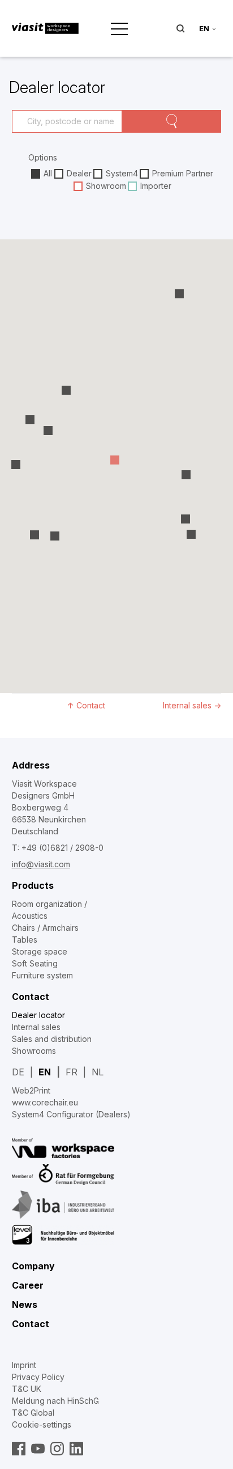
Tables (24, 939)
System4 (122, 173)
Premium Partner (182, 173)
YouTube (38, 1448)
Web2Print (31, 1090)
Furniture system (42, 975)
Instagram (57, 1448)
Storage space (39, 951)
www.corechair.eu (45, 1102)
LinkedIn (76, 1448)
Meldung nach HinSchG (55, 1400)
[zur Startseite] (45, 29)
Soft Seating (35, 963)
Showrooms (34, 1051)
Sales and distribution (52, 1039)
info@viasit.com (41, 864)
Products (33, 885)
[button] (179, 294)
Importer (155, 186)
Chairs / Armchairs (45, 927)
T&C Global (33, 1412)
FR (71, 1072)
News (24, 1304)
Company (33, 1266)
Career (28, 1285)
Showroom (106, 186)
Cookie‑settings (41, 1424)
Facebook (18, 1448)
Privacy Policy (38, 1377)
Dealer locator (38, 1015)
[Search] (172, 121)
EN (44, 1072)
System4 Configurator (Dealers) (71, 1114)
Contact (30, 996)
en (204, 28)
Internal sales (192, 705)
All (48, 173)
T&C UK (26, 1389)
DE (18, 1072)
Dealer (79, 173)
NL (97, 1072)
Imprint (24, 1365)
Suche (180, 28)
